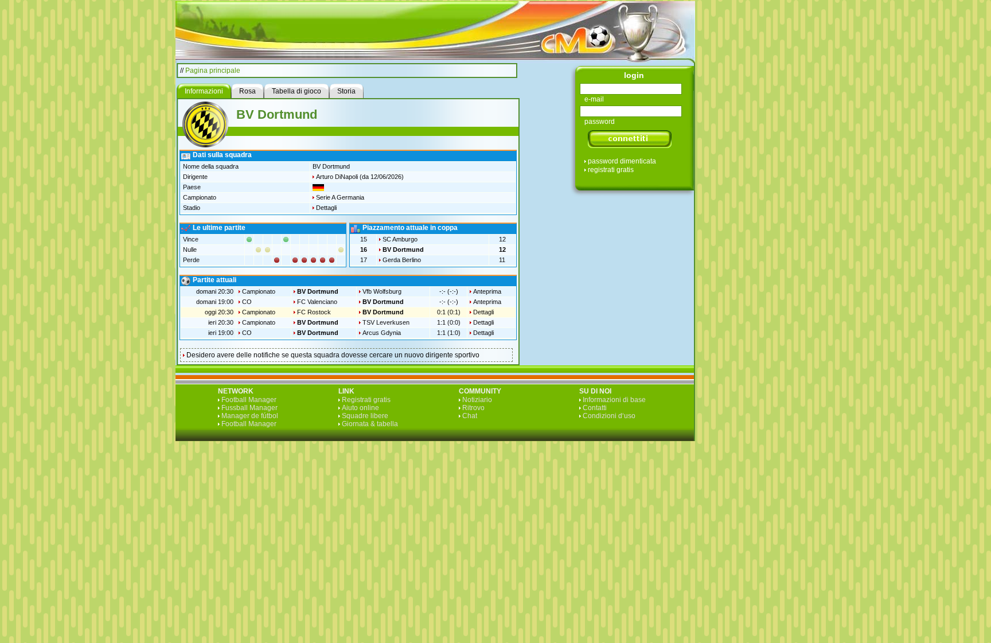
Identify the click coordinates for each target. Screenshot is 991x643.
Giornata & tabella (370, 424)
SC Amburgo (400, 239)
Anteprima (487, 291)
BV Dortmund (403, 249)
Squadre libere (365, 416)
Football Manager (248, 400)
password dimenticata (622, 161)
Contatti (595, 408)
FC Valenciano (317, 301)
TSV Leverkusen (385, 322)
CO (247, 301)
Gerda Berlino (402, 259)
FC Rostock (314, 312)
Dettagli (326, 207)
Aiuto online (360, 408)
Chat (469, 416)
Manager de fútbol (249, 416)
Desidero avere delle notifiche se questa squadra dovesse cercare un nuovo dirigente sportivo (332, 355)
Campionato (258, 291)
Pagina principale (212, 71)
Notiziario (477, 400)
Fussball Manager (249, 408)
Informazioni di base (614, 400)
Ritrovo (473, 408)
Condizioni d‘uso (609, 416)
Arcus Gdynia (381, 332)
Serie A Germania (340, 197)
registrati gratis (611, 170)
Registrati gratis (366, 400)
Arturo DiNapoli (337, 176)
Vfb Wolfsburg (381, 291)
